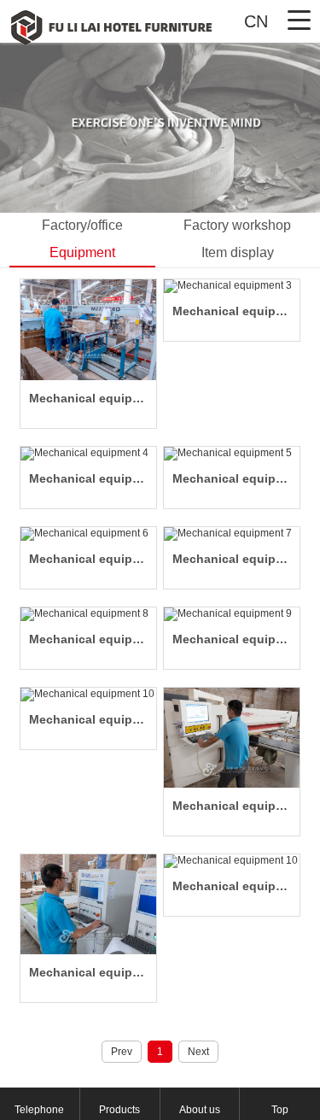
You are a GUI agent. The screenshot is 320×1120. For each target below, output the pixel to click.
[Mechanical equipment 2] (88, 329)
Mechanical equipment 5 (231, 478)
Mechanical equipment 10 (88, 719)
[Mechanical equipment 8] (88, 614)
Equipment (82, 252)
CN (256, 21)
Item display (237, 252)
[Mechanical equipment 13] (232, 738)
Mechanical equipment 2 (88, 398)
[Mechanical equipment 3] (232, 286)
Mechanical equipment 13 (231, 805)
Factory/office (82, 225)
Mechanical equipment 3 (231, 311)
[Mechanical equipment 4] (88, 453)
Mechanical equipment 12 (88, 972)
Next (198, 1052)
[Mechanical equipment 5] (232, 453)
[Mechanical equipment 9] (232, 614)
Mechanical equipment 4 (88, 478)
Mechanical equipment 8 (88, 639)
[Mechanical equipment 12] (88, 904)
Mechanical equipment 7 (231, 559)
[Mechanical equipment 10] (88, 694)
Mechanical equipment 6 (88, 559)
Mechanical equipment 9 (231, 639)
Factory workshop (237, 225)
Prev (121, 1052)
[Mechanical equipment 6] (88, 534)
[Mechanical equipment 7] (232, 534)
